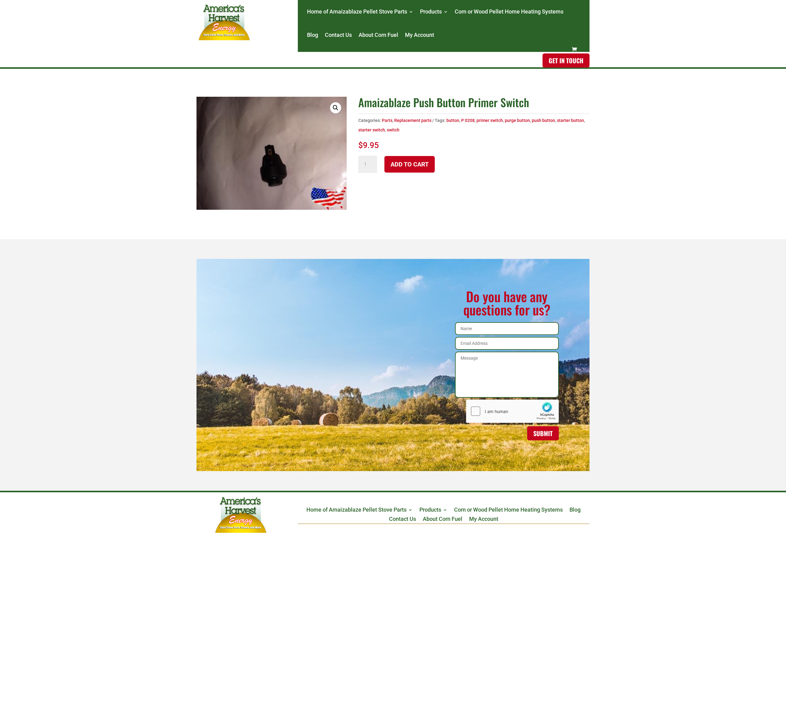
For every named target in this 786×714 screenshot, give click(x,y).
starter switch (371, 129)
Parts (387, 120)
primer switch (490, 120)
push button (543, 120)
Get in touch (566, 60)
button (452, 120)
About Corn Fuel (378, 35)
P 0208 (468, 120)
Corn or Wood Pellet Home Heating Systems (509, 11)
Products (431, 11)
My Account (419, 35)
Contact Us (338, 35)
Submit (543, 433)
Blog (312, 35)
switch (393, 129)
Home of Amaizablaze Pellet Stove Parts (357, 11)
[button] (335, 107)
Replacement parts (412, 120)
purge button (517, 120)
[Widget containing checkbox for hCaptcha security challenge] (512, 411)
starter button (570, 120)
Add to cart (410, 164)
